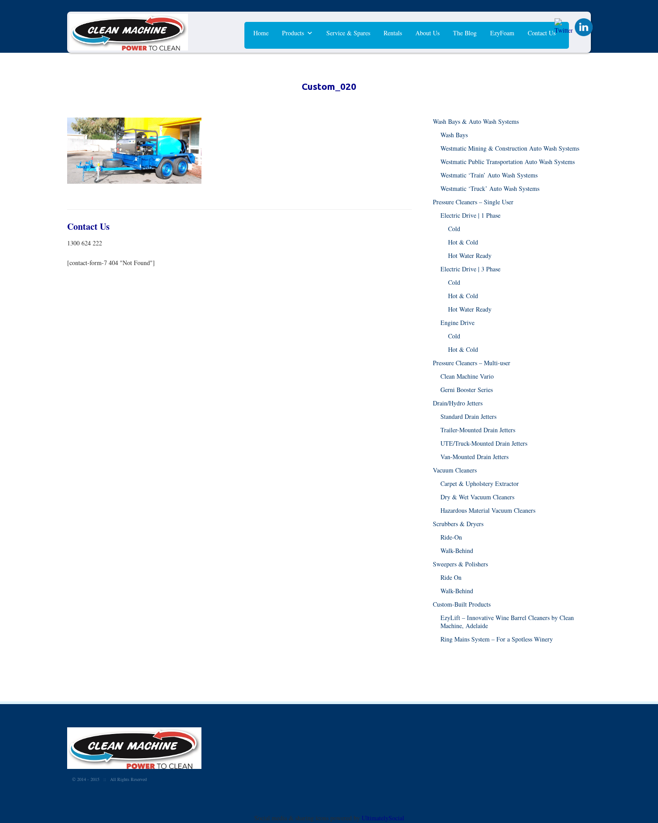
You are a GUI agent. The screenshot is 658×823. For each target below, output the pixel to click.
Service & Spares (348, 33)
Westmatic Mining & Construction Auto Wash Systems (509, 148)
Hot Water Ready (469, 255)
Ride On (450, 577)
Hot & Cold (463, 242)
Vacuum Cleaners (455, 470)
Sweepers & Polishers (460, 564)
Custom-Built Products (462, 604)
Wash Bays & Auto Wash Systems (476, 121)
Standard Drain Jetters (468, 416)
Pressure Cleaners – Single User (473, 202)
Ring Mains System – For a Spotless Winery (496, 639)
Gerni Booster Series (466, 389)
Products (293, 33)
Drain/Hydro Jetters (458, 403)
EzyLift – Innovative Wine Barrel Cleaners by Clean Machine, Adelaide (507, 621)
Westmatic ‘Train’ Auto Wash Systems (489, 175)
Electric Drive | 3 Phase (470, 269)
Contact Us (541, 33)
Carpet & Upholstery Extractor (479, 483)
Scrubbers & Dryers (458, 523)
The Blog (465, 33)
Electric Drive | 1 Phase (470, 215)
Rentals (393, 33)
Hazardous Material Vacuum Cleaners (487, 510)
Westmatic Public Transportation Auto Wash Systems (507, 161)
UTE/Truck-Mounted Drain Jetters (483, 443)
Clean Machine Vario (467, 376)
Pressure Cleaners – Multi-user (471, 363)
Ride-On (451, 537)
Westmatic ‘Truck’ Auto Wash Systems (489, 188)
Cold (454, 228)
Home (261, 33)
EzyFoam (502, 33)
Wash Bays (454, 135)
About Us (427, 33)
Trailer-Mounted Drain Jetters (477, 430)
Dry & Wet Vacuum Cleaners (477, 497)
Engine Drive (457, 322)
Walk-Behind (456, 550)
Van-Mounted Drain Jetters (474, 456)
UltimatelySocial (383, 818)
